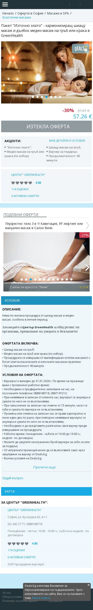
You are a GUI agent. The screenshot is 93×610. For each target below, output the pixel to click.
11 (67, 279)
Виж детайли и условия (67, 141)
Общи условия (12, 597)
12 (71, 279)
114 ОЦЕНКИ (19, 189)
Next (88, 269)
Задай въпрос (12, 478)
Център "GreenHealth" (28, 175)
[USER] (75, 5)
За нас (6, 593)
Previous (5, 269)
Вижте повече (41, 598)
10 (62, 279)
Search (64, 4)
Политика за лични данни (19, 601)
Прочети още (44, 467)
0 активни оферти (25, 196)
